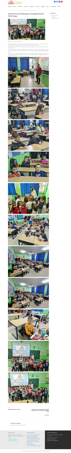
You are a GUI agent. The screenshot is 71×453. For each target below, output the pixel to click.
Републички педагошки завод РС (32, 436)
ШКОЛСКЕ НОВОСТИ (18, 41)
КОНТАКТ (59, 6)
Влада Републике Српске (31, 444)
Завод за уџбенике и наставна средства (33, 434)
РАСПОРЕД (25, 6)
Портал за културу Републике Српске (33, 440)
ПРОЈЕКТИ (37, 6)
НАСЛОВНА (9, 6)
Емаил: (53, 440)
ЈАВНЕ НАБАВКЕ (53, 6)
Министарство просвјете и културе (32, 437)
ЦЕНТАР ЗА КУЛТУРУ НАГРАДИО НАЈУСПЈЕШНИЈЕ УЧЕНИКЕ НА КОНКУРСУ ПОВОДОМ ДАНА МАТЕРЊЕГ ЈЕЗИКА (40, 410)
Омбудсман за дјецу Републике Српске (33, 441)
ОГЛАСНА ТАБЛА (54, 15)
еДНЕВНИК (43, 6)
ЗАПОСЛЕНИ (20, 6)
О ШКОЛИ (14, 6)
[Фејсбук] (59, 2)
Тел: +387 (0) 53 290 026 (53, 437)
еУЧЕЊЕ (47, 6)
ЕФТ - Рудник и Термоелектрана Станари (33, 445)
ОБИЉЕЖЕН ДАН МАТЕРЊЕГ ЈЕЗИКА (14, 409)
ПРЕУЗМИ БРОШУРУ (12, 440)
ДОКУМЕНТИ (31, 6)
